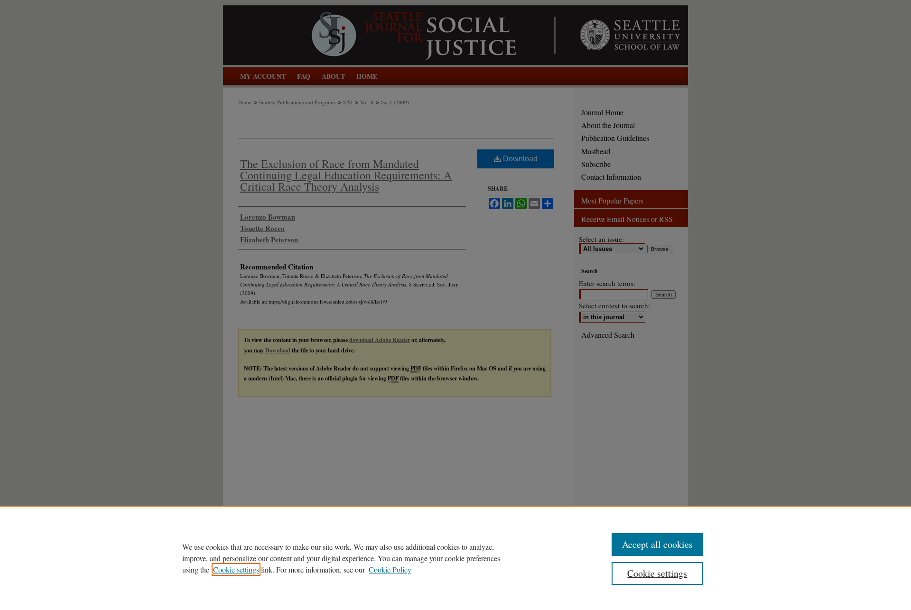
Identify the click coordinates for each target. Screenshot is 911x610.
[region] (455, 558)
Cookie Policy (390, 569)
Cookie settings (236, 569)
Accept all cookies (657, 544)
